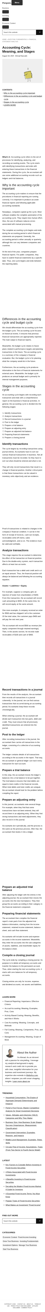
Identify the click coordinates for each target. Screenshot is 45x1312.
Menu (17, 3)
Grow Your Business (11, 1241)
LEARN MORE (10, 105)
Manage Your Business (28, 1245)
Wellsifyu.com (32, 1075)
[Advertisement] (22, 132)
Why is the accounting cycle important (19, 93)
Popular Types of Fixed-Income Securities (23, 1201)
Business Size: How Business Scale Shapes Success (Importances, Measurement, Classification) (24, 1125)
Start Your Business (10, 1249)
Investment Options (10, 1245)
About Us (30, 1304)
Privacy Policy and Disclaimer (21, 1306)
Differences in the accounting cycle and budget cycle (23, 97)
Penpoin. (6, 3)
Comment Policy (26, 1307)
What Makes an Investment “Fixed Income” (23, 1205)
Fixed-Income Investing (27, 1237)
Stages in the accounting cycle (16, 102)
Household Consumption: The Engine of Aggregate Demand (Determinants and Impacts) (22, 1101)
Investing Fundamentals (29, 1241)
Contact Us (21, 1304)
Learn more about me (21, 1081)
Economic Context (10, 1237)
